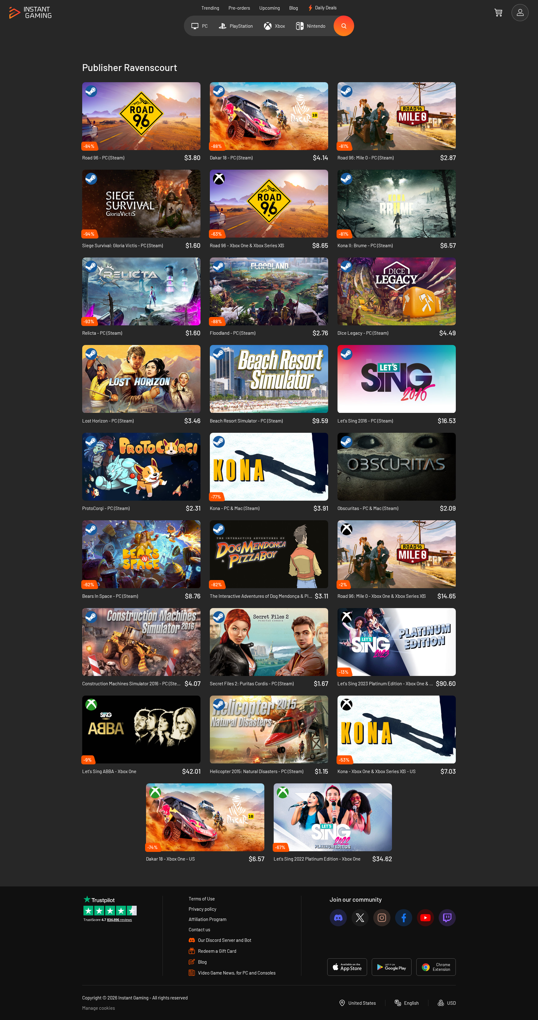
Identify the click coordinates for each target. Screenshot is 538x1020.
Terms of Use (202, 898)
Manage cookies (98, 1008)
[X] (360, 917)
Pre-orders (239, 8)
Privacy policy (202, 909)
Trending (210, 8)
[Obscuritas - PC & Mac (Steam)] (396, 467)
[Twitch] (447, 917)
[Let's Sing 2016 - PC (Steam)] (396, 379)
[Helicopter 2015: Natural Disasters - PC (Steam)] (269, 729)
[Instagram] (381, 917)
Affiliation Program (207, 919)
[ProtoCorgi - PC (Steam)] (141, 467)
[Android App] (392, 967)
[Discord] (338, 917)
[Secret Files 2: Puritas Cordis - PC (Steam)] (269, 642)
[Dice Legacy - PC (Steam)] (396, 291)
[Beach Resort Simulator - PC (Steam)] (269, 379)
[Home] (30, 13)
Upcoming (269, 8)
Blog (293, 8)
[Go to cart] (498, 12)
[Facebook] (403, 917)
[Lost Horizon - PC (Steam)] (141, 379)
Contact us (199, 929)
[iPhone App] (347, 967)
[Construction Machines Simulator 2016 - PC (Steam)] (141, 642)
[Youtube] (425, 917)
